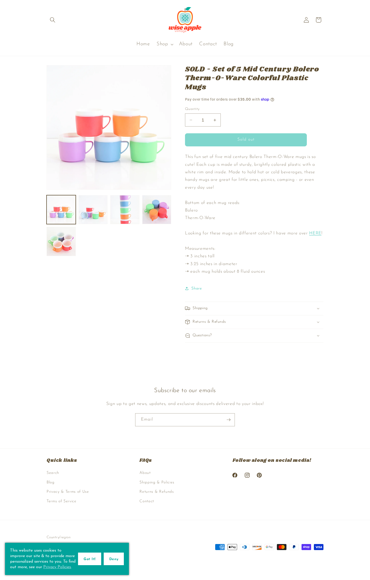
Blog (51, 482)
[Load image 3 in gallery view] (124, 209)
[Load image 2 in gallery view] (93, 209)
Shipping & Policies (156, 482)
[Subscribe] (229, 419)
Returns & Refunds (156, 492)
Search (53, 473)
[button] (53, 20)
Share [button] (196, 288)
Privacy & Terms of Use (68, 492)
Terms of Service (62, 501)
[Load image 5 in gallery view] (61, 241)
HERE (315, 233)
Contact (146, 501)
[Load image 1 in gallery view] (61, 209)
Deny (113, 559)
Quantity (192, 109)
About (145, 473)
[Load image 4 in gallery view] (156, 209)
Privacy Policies (57, 567)
